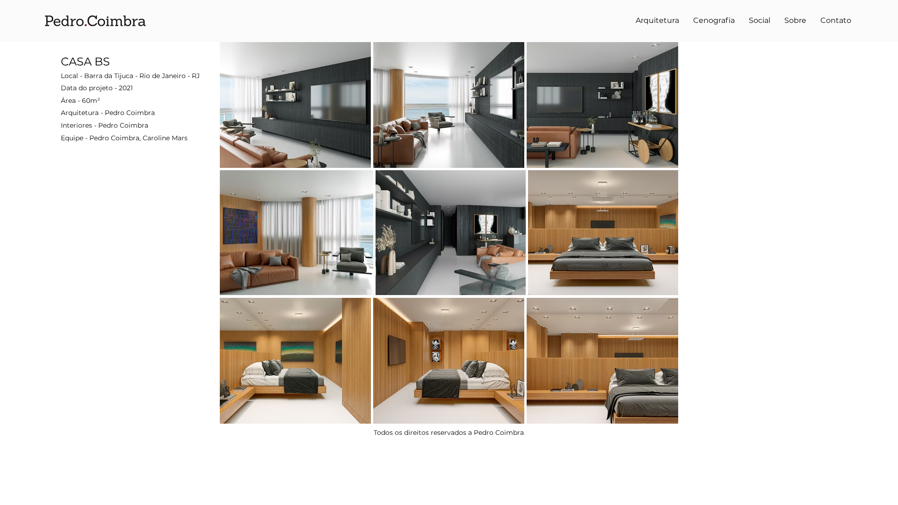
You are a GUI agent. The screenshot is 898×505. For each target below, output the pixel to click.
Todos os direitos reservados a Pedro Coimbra (449, 432)
